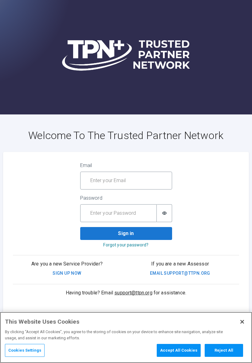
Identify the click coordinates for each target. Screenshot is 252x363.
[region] (126, 337)
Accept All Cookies (178, 350)
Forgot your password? (125, 244)
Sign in (126, 233)
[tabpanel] (126, 208)
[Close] (242, 322)
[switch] (164, 213)
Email (86, 165)
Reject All (224, 350)
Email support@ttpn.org (180, 273)
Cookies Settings (24, 350)
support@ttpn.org (133, 293)
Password (91, 198)
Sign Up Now (67, 273)
